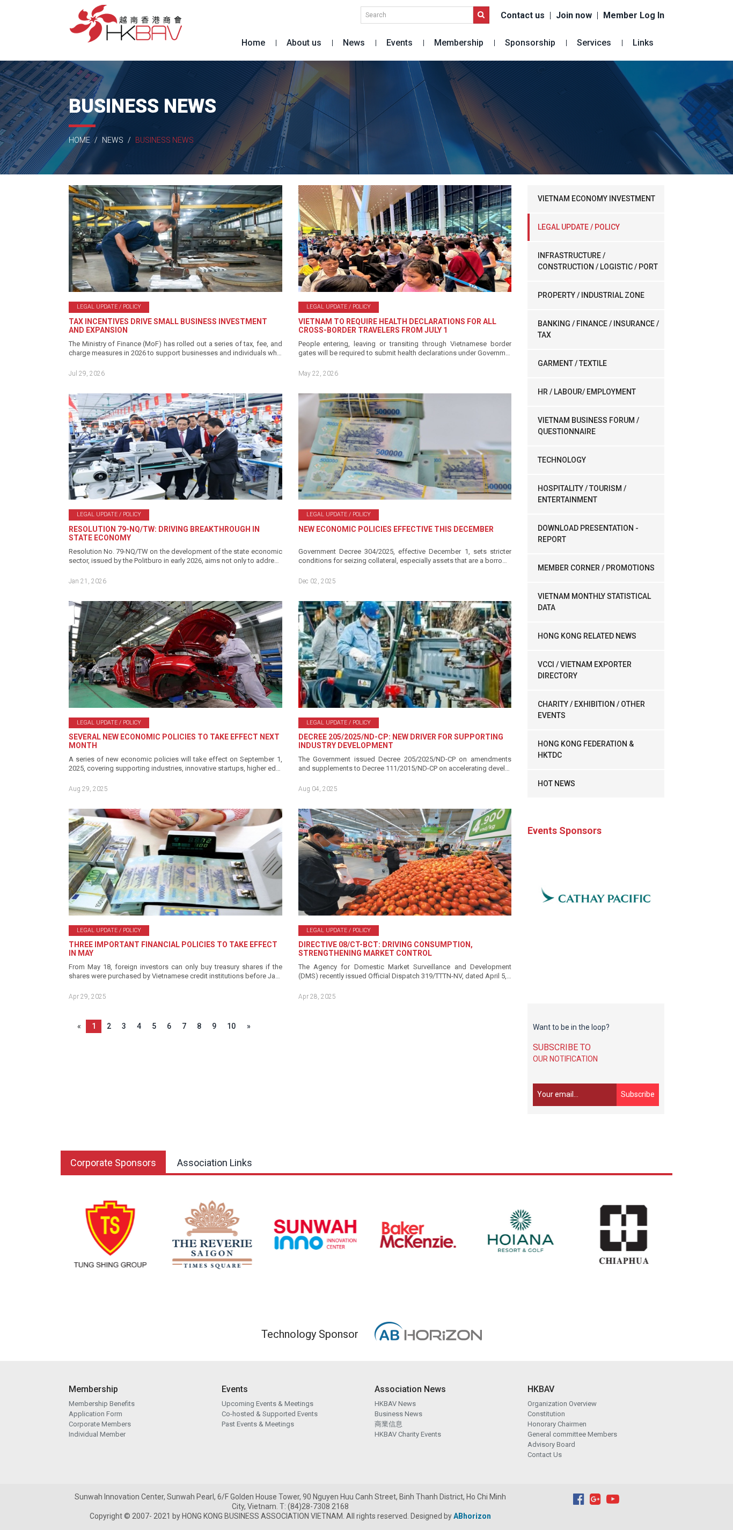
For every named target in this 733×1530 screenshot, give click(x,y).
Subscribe (638, 1094)
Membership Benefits (102, 1404)
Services (594, 43)
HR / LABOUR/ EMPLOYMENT (587, 391)
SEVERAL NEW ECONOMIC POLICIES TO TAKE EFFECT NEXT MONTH (174, 741)
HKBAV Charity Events (408, 1434)
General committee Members (572, 1434)
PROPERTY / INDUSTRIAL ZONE (591, 295)
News (354, 43)
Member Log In (633, 15)
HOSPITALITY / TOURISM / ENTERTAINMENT (582, 494)
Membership (458, 43)
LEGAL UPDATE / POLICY (579, 227)
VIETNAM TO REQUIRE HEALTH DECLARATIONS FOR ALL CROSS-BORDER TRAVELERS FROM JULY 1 (397, 325)
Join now (574, 15)
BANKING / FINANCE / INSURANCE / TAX (598, 329)
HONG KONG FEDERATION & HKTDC (586, 749)
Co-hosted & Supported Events (270, 1414)
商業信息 (388, 1424)
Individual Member (97, 1434)
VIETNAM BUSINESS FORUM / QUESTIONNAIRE (588, 426)
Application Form (95, 1414)
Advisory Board (551, 1444)
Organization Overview (562, 1404)
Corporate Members (100, 1424)
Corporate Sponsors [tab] (113, 1162)
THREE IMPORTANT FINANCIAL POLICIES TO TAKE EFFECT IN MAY (173, 948)
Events (399, 43)
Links (643, 43)
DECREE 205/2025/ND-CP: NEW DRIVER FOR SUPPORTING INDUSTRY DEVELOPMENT (400, 741)
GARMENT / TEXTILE (572, 363)
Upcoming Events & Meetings (267, 1404)
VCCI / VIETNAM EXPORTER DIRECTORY (585, 670)
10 (231, 1026)
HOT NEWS (556, 783)
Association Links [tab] (214, 1162)
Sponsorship (530, 43)
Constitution (546, 1414)
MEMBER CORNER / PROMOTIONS (596, 567)
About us (304, 43)
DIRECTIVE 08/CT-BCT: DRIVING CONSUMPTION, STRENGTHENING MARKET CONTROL (385, 948)
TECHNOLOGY (562, 460)
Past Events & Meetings (258, 1424)
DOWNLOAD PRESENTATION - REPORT (588, 534)
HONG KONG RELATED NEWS (587, 636)
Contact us (523, 15)
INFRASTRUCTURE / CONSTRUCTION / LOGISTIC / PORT (598, 261)
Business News (398, 1414)
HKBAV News (395, 1404)
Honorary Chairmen (557, 1424)
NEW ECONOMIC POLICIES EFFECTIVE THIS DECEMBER (396, 529)
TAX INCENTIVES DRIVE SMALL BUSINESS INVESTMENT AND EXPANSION (168, 325)
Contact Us (544, 1455)
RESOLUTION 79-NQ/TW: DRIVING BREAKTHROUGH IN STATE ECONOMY (164, 533)
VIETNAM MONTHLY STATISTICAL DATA (594, 602)
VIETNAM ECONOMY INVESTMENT (596, 198)
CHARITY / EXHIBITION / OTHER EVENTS (591, 710)
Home (253, 43)
